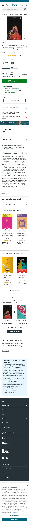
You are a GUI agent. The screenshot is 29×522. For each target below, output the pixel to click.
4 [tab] (15, 290)
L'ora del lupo (22, 275)
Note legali (5, 351)
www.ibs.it (8, 375)
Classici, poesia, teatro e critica (14, 343)
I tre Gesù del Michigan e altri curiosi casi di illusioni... (21, 233)
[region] (14, 502)
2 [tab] (13, 247)
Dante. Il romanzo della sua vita (21, 321)
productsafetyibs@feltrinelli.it (11, 394)
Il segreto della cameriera (7, 276)
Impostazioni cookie (14, 515)
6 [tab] (18, 290)
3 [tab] (15, 247)
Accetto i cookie (14, 519)
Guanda (21, 53)
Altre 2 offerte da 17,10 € (14, 76)
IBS (7, 76)
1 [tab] (10, 290)
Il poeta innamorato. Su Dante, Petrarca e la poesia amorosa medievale (7, 321)
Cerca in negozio (14, 100)
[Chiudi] (27, 485)
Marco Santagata (9, 53)
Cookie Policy (15, 512)
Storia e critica (6, 345)
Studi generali (15, 345)
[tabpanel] (14, 28)
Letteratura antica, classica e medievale (13, 347)
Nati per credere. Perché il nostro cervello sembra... (7, 233)
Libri (3, 343)
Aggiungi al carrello (15, 81)
